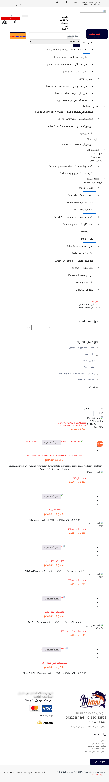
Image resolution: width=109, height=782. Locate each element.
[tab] (96, 413)
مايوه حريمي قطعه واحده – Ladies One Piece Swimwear (88, 111)
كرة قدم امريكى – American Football (88, 260)
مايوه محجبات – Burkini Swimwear (88, 119)
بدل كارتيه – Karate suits (88, 275)
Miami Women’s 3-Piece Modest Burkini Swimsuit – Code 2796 (72, 424)
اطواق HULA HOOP (88, 209)
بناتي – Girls (88, 42)
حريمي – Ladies (91, 106)
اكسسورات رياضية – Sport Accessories (88, 217)
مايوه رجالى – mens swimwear (88, 144)
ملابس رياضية (88, 133)
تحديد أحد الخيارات (51, 442)
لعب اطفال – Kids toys (88, 268)
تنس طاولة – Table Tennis (88, 246)
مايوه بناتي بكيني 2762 (76, 580)
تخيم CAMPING (88, 231)
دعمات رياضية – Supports (88, 195)
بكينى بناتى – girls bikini (85, 71)
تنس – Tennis (88, 238)
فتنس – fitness (88, 188)
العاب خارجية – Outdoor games (88, 224)
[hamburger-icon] (25, 16)
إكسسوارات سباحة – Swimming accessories (94, 155)
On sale (92, 386)
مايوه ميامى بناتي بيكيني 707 (73, 631)
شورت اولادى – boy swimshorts (85, 93)
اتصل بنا (65, 29)
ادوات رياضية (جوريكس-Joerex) (93, 181)
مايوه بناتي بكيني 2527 (76, 529)
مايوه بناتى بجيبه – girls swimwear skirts (85, 49)
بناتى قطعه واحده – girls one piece (85, 57)
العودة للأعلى (99, 761)
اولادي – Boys (88, 79)
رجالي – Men (93, 139)
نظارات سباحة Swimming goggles (88, 173)
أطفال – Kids (92, 37)
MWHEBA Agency (98, 775)
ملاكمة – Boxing (88, 282)
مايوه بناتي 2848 (79, 478)
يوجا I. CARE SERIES (88, 290)
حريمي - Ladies (88, 360)
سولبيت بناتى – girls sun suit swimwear (85, 64)
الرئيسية (95, 301)
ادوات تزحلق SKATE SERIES (88, 202)
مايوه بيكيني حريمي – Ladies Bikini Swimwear (88, 126)
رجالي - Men (90, 354)
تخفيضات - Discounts (86, 380)
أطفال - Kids (89, 367)
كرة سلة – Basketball (88, 253)
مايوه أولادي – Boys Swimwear (85, 100)
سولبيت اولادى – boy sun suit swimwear (85, 86)
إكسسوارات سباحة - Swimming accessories (76, 373)
